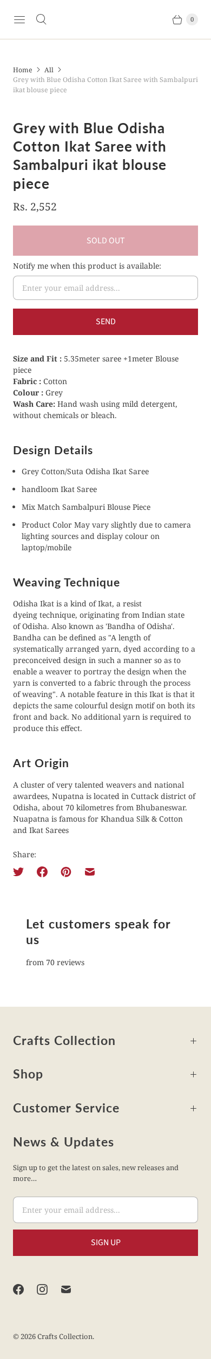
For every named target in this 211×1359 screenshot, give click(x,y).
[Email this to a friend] (90, 872)
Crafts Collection (65, 1336)
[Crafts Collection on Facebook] (25, 1289)
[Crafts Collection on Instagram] (49, 1289)
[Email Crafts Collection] (72, 1289)
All (49, 69)
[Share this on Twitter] (21, 872)
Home (22, 69)
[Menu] (19, 19)
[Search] (41, 19)
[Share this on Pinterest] (66, 872)
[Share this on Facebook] (42, 872)
